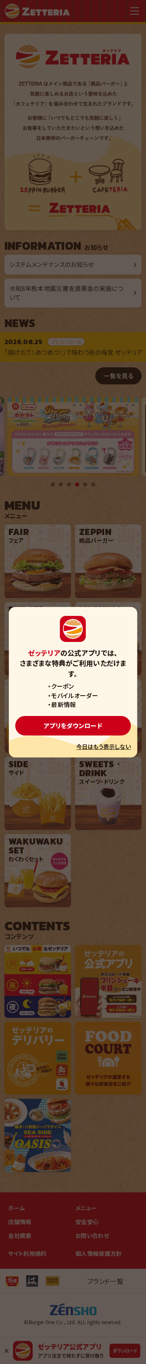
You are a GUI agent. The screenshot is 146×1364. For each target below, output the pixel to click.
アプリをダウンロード (73, 725)
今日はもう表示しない (103, 746)
